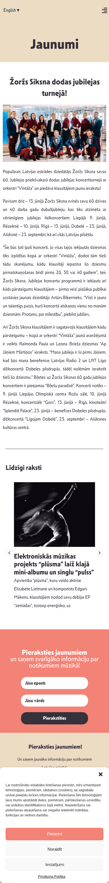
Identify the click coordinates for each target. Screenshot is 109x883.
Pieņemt (54, 833)
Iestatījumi (54, 864)
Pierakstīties (54, 718)
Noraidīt (55, 849)
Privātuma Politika (51, 877)
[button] (100, 774)
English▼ (11, 10)
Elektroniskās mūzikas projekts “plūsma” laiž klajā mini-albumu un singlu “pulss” (54, 564)
